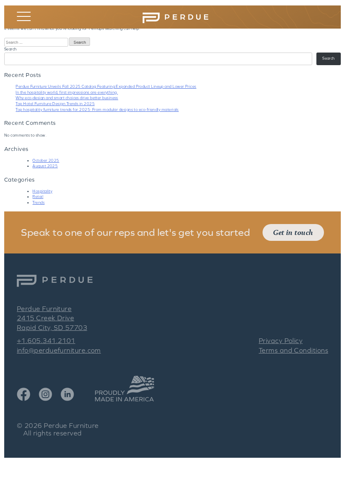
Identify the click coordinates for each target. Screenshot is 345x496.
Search (10, 49)
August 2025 (45, 166)
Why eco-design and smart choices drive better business (67, 98)
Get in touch (293, 232)
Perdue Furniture (71, 425)
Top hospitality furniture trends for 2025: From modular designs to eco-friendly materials (97, 110)
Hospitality (42, 191)
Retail (37, 197)
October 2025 (45, 160)
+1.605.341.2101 (46, 340)
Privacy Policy (281, 340)
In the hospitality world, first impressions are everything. (67, 92)
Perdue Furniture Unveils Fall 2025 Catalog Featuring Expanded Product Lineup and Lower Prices (106, 86)
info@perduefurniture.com (59, 350)
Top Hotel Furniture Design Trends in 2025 (55, 104)
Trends (38, 203)
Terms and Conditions (293, 350)
